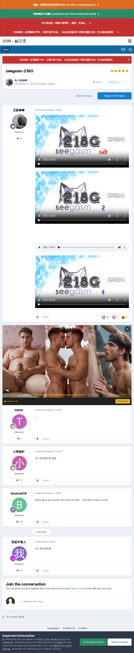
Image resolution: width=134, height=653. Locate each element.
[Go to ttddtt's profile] (19, 421)
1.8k (20, 521)
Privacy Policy (58, 639)
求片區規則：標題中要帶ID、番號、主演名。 (64, 23)
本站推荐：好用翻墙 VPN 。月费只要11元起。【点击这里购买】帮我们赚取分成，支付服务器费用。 (64, 32)
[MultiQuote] (37, 317)
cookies (59, 642)
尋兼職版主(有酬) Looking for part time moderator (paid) (64, 13)
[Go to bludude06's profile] (19, 505)
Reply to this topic (114, 95)
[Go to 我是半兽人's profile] (19, 553)
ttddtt (19, 410)
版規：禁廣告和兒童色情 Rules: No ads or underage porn (64, 4)
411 (20, 570)
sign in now (77, 588)
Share (98, 82)
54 (20, 138)
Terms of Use (43, 639)
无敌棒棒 (22, 80)
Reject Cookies (119, 642)
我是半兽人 (18, 542)
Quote (46, 317)
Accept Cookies (94, 642)
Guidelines (7, 642)
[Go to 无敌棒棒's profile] (9, 82)
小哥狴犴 (19, 451)
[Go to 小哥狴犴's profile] (19, 463)
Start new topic (84, 95)
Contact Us (69, 628)
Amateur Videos (46, 83)
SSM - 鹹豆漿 (14, 41)
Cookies (82, 628)
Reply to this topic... (34, 601)
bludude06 (19, 493)
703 (20, 480)
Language (53, 628)
